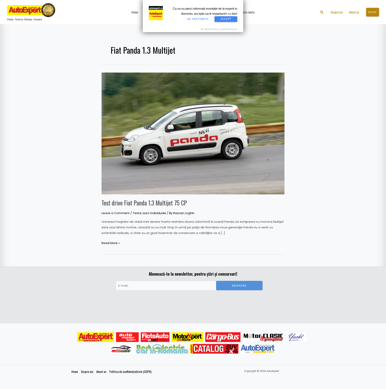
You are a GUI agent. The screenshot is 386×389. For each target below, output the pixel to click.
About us (101, 371)
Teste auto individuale (149, 213)
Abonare (239, 285)
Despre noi (87, 371)
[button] (322, 12)
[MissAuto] (121, 349)
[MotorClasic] (263, 337)
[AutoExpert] (95, 337)
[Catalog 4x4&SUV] (214, 349)
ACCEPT (226, 19)
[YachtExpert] (296, 337)
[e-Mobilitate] (162, 349)
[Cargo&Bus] (222, 337)
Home (74, 371)
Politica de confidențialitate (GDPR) (130, 371)
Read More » (111, 242)
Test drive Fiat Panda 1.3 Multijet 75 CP (144, 202)
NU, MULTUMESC (198, 19)
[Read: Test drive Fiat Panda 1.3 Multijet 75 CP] (193, 133)
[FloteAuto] (155, 337)
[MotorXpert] (187, 337)
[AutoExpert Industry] (257, 349)
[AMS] (127, 337)
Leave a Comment (116, 213)
